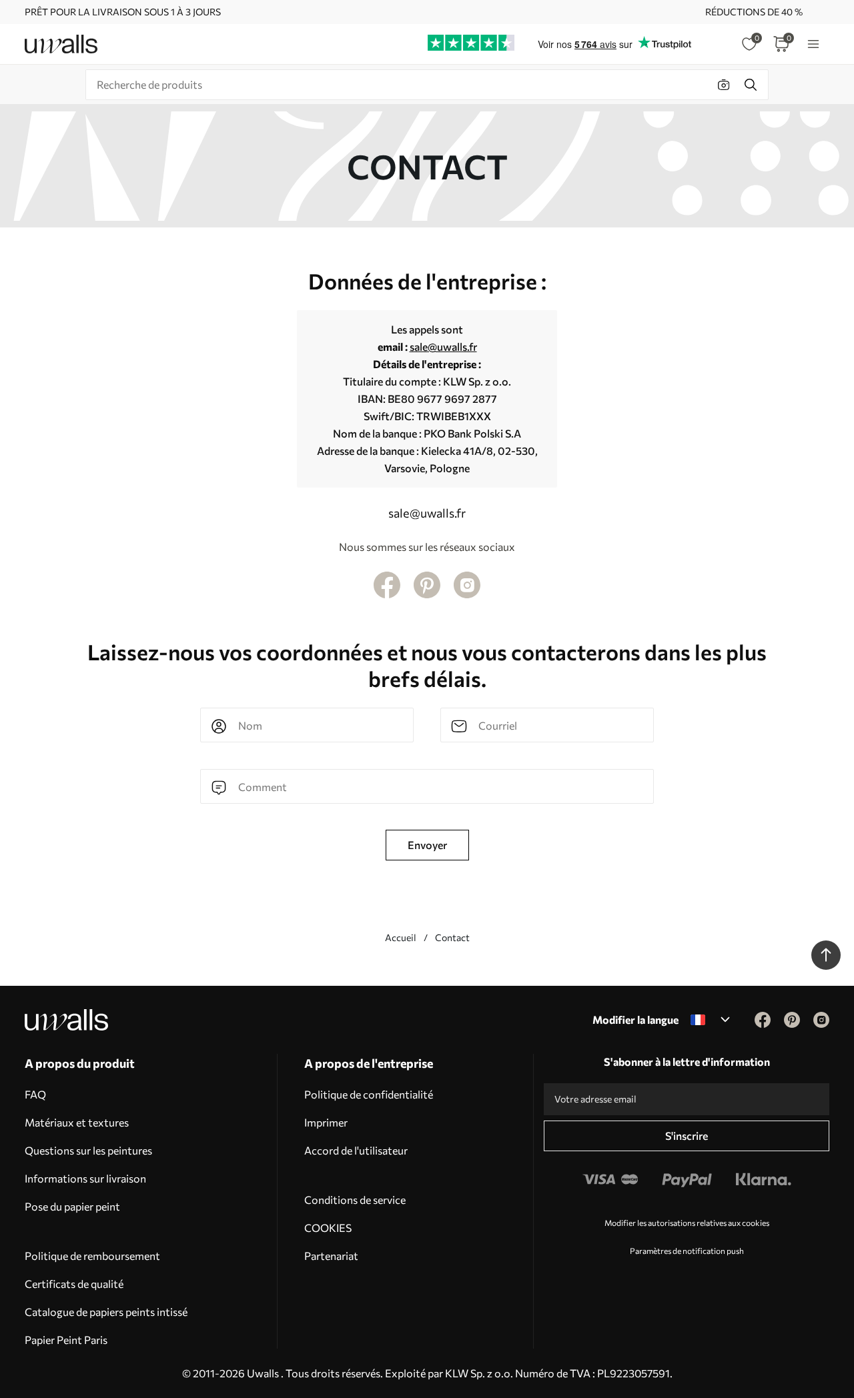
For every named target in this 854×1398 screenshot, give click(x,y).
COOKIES (328, 1227)
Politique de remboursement (92, 1255)
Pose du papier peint (72, 1206)
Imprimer (326, 1122)
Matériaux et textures (77, 1122)
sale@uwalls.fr (443, 346)
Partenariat (331, 1255)
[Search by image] (724, 84)
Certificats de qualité (74, 1283)
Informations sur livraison (85, 1178)
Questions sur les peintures (88, 1150)
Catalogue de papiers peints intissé (106, 1311)
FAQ (35, 1094)
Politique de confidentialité (368, 1094)
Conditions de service (355, 1199)
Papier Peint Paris (66, 1339)
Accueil (400, 937)
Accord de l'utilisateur (356, 1150)
